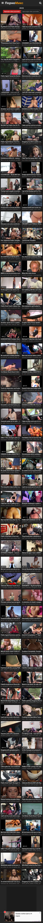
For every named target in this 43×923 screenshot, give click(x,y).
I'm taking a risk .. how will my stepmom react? (32, 733)
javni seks (17, 818)
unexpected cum (33, 604)
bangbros (35, 587)
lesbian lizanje (35, 258)
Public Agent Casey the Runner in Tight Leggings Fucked (11, 76)
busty (40, 587)
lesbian (28, 258)
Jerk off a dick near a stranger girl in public (32, 92)
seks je (14, 324)
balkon (12, 620)
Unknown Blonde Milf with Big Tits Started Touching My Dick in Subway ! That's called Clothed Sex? (32, 783)
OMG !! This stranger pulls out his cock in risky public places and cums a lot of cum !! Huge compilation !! (11, 437)
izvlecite (24, 61)
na (7, 160)
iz (27, 28)
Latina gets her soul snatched (10, 766)
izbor (23, 604)
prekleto (24, 522)
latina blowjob (18, 423)
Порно (10, 3)
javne (26, 242)
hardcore (10, 341)
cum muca (34, 226)
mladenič (29, 768)
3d (23, 653)
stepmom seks (33, 735)
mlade (6, 670)
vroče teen (12, 604)
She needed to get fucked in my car (32, 306)
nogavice (11, 571)
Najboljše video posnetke (12, 11)
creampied (7, 752)
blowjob (3, 28)
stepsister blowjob (13, 390)
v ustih (14, 291)
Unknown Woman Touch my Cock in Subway (11, 585)
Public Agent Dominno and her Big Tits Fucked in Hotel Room (11, 635)
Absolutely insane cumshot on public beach (32, 618)
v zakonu (8, 291)
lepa (2, 489)
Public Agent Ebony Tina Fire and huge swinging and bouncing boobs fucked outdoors (11, 142)
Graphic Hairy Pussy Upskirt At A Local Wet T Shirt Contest (32, 322)
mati (2, 291)
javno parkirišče (31, 702)
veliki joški (29, 439)
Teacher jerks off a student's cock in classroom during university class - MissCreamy (11, 733)
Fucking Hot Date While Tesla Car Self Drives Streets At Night (32, 717)
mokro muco (36, 324)
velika (24, 423)
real (37, 193)
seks (12, 111)
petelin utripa (38, 61)
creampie (29, 275)
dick (23, 94)
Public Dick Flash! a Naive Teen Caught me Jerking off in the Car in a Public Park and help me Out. (11, 306)
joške (16, 61)
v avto (8, 308)
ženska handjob (27, 357)
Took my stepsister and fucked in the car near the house (11, 388)
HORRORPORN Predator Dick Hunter (11, 339)
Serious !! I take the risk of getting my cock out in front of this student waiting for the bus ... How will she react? (32, 339)
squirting (19, 94)
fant (2, 258)
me (21, 193)
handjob (3, 94)
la (24, 258)
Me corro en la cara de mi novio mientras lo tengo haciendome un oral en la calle (11, 569)
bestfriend (25, 209)
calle (3, 423)
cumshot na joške (37, 620)
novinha (14, 275)
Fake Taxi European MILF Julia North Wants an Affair (32, 158)
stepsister (4, 390)
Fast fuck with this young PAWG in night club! (11, 668)
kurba (16, 620)
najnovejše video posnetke (30, 11)
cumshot (7, 61)
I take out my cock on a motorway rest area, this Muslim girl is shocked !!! (32, 125)
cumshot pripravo (12, 209)
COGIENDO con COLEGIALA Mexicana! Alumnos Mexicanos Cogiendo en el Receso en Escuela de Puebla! (32, 43)
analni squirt (38, 637)
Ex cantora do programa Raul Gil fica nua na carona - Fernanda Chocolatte (32, 470)
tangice (24, 406)
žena (23, 143)
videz (23, 752)
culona (3, 604)
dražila (40, 291)
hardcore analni (18, 127)
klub (24, 275)
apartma (25, 176)
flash (19, 538)
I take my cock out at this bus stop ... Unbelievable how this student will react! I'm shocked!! (32, 26)
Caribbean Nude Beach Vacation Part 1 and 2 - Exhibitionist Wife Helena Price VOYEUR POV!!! (32, 816)
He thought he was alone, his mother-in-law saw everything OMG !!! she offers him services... (11, 290)
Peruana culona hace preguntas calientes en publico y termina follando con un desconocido (11, 602)
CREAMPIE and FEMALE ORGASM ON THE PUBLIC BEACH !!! (32, 224)
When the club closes (29, 273)
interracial (5, 374)
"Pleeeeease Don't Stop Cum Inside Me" (11, 43)
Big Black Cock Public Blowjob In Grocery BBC (11, 26)
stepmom (25, 735)
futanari (26, 571)
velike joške (8, 143)
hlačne (3, 472)
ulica (41, 752)
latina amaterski (33, 45)
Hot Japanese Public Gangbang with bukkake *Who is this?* (11, 240)
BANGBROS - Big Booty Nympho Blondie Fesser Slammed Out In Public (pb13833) (32, 585)
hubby (26, 390)
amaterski (4, 357)
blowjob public (10, 28)
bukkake (5, 242)
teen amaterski (30, 193)
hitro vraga (4, 324)
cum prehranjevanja (18, 768)
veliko (2, 143)
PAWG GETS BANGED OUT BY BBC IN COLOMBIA (32, 520)
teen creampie (16, 785)
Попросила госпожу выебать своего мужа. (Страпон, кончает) (11, 207)
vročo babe (31, 160)
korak (2, 61)
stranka (13, 801)
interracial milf (35, 818)
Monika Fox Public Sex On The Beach (11, 125)
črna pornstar (37, 472)
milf (35, 111)
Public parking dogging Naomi (32, 701)
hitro (2, 111)
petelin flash (18, 505)
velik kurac (29, 423)
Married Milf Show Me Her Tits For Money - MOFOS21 (11, 520)
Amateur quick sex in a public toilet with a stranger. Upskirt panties (11, 322)
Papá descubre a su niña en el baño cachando (32, 799)
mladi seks (36, 768)
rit (32, 111)
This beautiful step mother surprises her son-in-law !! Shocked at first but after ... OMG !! (11, 487)
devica (3, 193)
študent (31, 341)
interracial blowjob (15, 374)
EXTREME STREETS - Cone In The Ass (11, 553)
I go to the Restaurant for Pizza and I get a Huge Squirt (32, 191)
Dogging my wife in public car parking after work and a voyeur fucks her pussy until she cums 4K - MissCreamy (32, 142)
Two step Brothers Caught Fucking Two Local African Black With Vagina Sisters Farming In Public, (11, 59)
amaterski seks (12, 357)
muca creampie (10, 45)
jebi (36, 390)
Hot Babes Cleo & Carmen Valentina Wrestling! (32, 437)
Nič (2, 160)
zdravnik (10, 719)
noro (23, 620)
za (29, 176)
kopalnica (31, 390)
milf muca (40, 111)
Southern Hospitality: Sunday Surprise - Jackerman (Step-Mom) (32, 651)
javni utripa (31, 242)
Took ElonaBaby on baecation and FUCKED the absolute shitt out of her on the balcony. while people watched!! (11, 618)
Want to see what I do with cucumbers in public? (32, 684)
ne (23, 472)
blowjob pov (15, 176)
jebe (39, 571)
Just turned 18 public (29, 240)
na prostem (38, 78)
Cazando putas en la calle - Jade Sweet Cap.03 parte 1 (11, 421)
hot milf (38, 160)
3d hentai (27, 653)
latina (26, 45)
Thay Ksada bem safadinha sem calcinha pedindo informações (32, 536)
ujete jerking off (14, 193)
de (23, 45)
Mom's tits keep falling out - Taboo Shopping (11, 701)
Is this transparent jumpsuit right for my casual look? (32, 750)
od (26, 604)
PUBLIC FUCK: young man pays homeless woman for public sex (32, 766)
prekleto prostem (33, 522)
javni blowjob (31, 505)
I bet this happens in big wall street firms (32, 668)
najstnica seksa (20, 258)
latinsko (28, 587)
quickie (34, 176)
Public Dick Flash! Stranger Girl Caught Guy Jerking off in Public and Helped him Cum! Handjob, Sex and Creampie (11, 783)
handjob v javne (11, 94)
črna (30, 472)
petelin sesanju (35, 456)
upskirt (24, 324)
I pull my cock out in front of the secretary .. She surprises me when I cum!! (32, 487)
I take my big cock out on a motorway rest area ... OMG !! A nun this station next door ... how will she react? (32, 421)
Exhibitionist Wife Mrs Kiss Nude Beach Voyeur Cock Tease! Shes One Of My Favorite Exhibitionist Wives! (32, 405)
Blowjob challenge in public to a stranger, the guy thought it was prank (32, 503)
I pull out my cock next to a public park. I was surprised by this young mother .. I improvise (11, 816)
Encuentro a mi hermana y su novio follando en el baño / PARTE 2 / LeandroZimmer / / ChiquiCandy (11, 405)
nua (25, 472)
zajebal (26, 308)
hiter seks (7, 111)
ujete (7, 193)
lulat (23, 456)
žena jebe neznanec (32, 143)
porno (2, 226)
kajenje (7, 653)
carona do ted (7, 275)
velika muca (38, 670)
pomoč (15, 308)
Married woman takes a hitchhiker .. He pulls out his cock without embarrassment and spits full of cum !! (32, 355)
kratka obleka (14, 472)
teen (23, 78)
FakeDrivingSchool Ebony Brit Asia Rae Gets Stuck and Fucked (11, 684)
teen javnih (11, 258)
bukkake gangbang (14, 242)
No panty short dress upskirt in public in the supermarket (11, 470)
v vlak (25, 785)
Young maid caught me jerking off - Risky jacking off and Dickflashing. (11, 191)
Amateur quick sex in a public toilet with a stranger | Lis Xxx (11, 109)
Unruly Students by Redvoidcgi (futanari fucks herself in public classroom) (32, 569)
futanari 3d (33, 571)
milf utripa (32, 752)
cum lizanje (7, 768)
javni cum (39, 505)
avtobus (31, 28)
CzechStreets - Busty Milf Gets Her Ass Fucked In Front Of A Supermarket (11, 174)
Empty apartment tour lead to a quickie (32, 174)
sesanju (3, 176)
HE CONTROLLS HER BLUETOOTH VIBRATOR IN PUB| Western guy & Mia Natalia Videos (11, 257)
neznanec (4, 439)
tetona (7, 226)
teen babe (29, 719)
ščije (11, 653)
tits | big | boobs (9, 522)
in (22, 111)
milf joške (14, 702)
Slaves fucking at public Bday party (11, 799)
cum (12, 61)
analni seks (8, 127)
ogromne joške (17, 143)
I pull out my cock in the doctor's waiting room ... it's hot (11, 717)
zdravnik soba (17, 719)
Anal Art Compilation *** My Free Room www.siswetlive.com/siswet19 (32, 635)
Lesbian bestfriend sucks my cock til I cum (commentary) (32, 207)
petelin (24, 28)
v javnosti (19, 291)
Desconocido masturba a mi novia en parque (32, 76)
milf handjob (34, 785)
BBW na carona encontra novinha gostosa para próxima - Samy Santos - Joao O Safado (11, 273)
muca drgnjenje (20, 45)
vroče (20, 61)
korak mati (11, 489)
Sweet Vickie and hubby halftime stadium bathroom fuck (32, 388)
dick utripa (28, 94)
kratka (8, 472)
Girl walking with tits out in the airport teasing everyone (32, 290)
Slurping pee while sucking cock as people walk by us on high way (32, 454)
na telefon (12, 160)
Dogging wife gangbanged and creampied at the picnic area (11, 750)
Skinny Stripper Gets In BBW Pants (32, 553)
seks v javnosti (19, 111)
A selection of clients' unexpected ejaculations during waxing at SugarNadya (32, 602)
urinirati (16, 653)
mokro (29, 324)
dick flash (35, 94)
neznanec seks (12, 439)
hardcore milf (32, 555)
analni (3, 127)
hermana (5, 406)
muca (2, 45)
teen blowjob (30, 78)
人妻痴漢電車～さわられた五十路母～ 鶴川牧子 (11, 92)
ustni (6, 571)
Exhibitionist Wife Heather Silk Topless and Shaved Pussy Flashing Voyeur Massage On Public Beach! (32, 109)
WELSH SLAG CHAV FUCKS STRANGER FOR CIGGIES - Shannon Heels (11, 651)
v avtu (4, 308)
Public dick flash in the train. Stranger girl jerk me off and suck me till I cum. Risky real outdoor (11, 536)
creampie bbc (37, 275)
